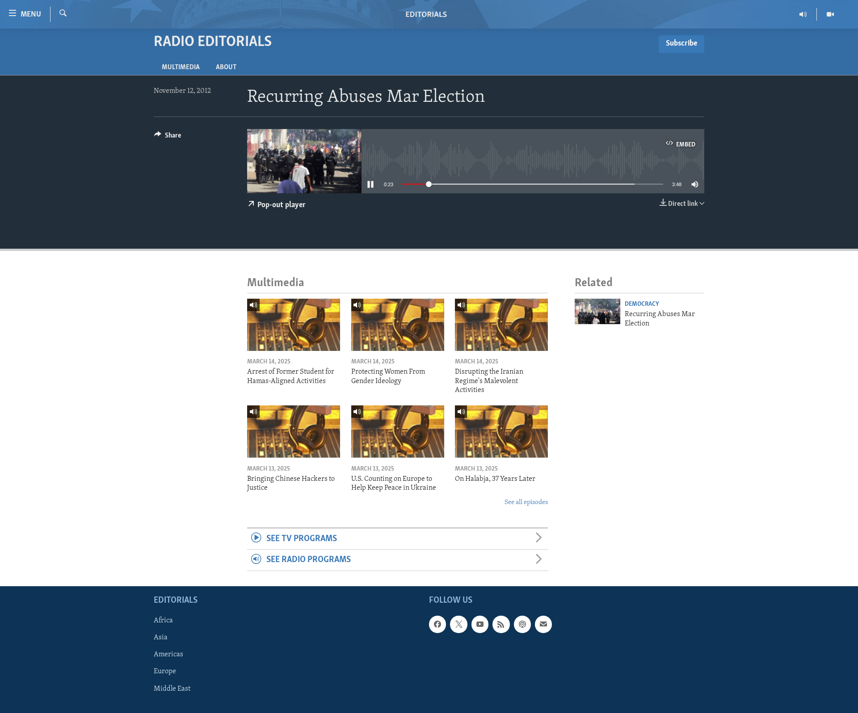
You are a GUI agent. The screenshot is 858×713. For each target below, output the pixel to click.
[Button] (167, 137)
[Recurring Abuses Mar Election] (597, 311)
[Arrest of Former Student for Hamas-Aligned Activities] (293, 325)
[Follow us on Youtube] (479, 624)
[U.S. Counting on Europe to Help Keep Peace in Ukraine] (397, 431)
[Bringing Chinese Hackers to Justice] (293, 431)
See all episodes (526, 502)
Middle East (172, 688)
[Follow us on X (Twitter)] (458, 624)
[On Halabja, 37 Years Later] (501, 431)
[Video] (830, 14)
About (226, 67)
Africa (163, 620)
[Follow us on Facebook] (437, 624)
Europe (165, 671)
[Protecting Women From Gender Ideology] (397, 325)
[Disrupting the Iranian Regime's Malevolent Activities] (501, 325)
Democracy (642, 304)
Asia (161, 637)
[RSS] (500, 624)
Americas (168, 654)
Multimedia (181, 67)
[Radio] (803, 14)
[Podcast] (522, 624)
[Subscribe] (543, 624)
